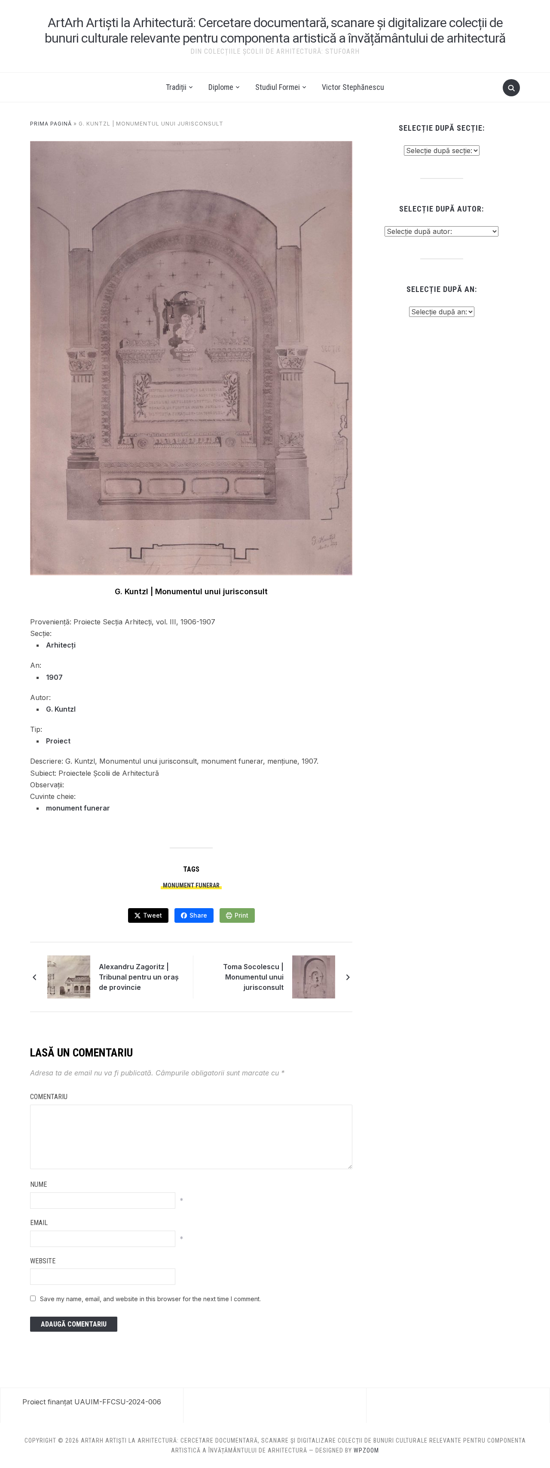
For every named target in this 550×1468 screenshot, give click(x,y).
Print (241, 915)
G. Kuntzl (61, 709)
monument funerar (78, 808)
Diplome (220, 87)
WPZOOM (366, 1450)
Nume (38, 1184)
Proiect (58, 741)
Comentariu (48, 1097)
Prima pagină (51, 123)
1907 (54, 677)
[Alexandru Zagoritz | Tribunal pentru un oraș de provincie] (69, 976)
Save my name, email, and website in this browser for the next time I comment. (150, 1298)
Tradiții (176, 87)
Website (42, 1261)
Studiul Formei (277, 87)
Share (198, 915)
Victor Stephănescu (353, 87)
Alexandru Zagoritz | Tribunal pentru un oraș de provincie (139, 977)
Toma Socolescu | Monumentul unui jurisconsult (253, 977)
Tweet (152, 915)
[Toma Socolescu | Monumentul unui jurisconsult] (314, 976)
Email (39, 1223)
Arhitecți (61, 645)
